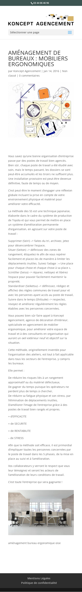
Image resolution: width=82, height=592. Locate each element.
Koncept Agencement (27, 71)
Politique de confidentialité (39, 583)
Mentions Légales (38, 578)
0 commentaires (29, 75)
